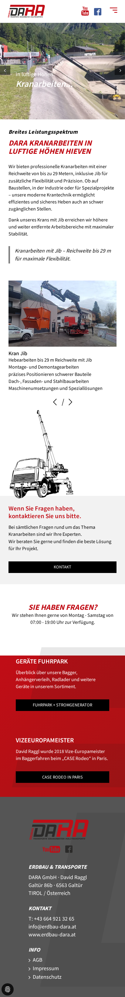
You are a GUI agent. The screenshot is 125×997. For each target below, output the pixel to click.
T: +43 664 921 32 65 (51, 918)
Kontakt (62, 567)
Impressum (46, 968)
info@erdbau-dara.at (52, 926)
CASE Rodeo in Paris (62, 777)
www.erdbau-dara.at (52, 934)
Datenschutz (47, 977)
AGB (37, 959)
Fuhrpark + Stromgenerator (62, 705)
